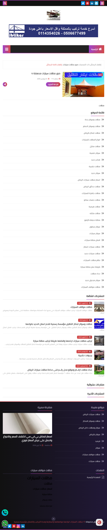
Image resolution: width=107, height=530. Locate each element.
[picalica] (27, 526)
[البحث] (5, 3)
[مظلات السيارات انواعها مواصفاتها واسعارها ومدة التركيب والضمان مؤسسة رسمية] (53, 15)
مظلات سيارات (94, 461)
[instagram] (18, 526)
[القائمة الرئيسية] (6, 49)
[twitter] (83, 3)
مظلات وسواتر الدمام (91, 126)
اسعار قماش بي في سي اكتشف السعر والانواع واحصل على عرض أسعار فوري (27, 438)
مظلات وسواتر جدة (92, 119)
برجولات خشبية (85, 355)
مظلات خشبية (94, 166)
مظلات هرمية (94, 206)
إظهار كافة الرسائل (54, 64)
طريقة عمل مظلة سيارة (90, 267)
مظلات (101, 105)
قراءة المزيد (53, 84)
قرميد (97, 441)
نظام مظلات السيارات (91, 260)
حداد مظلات (95, 273)
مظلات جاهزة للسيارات (91, 193)
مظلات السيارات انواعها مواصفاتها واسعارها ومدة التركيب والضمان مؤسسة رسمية (48, 521)
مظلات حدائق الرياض (91, 186)
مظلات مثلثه (95, 213)
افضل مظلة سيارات (92, 240)
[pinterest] (87, 3)
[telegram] (96, 3)
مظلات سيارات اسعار (91, 247)
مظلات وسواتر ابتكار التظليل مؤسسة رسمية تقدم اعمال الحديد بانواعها (58, 324)
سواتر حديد (95, 173)
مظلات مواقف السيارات (90, 287)
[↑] (53, 519)
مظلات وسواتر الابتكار (91, 421)
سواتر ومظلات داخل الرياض (89, 428)
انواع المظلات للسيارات (91, 139)
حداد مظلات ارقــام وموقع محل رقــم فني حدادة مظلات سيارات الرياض (59, 370)
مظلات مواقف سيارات (91, 454)
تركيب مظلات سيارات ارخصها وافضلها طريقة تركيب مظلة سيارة (62, 341)
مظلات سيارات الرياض (91, 414)
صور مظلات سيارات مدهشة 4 (45, 73)
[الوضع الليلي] (99, 522)
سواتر (97, 448)
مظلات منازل (95, 146)
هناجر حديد (95, 160)
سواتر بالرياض (94, 434)
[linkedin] (92, 3)
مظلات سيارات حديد (92, 253)
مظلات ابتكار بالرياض (92, 133)
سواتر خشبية (95, 153)
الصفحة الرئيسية (93, 477)
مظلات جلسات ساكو (92, 200)
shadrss (47, 445)
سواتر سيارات (94, 233)
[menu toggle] (102, 3)
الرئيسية (94, 49)
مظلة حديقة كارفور (92, 220)
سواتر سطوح (95, 227)
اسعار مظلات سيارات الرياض (89, 180)
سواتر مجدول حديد (92, 280)
